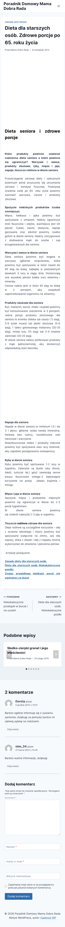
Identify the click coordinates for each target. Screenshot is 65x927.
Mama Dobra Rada (20, 50)
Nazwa (11, 846)
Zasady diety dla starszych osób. (26, 561)
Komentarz (10, 798)
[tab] (26, 669)
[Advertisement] (32, 89)
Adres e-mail (15, 861)
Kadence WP (48, 917)
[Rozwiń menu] (58, 6)
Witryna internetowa (18, 876)
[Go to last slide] (9, 654)
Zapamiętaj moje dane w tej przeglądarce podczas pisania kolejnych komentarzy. (31, 886)
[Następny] (56, 654)
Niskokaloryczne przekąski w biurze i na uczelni (16, 604)
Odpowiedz (13, 729)
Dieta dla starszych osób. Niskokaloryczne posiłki (49, 606)
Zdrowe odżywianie (16, 22)
